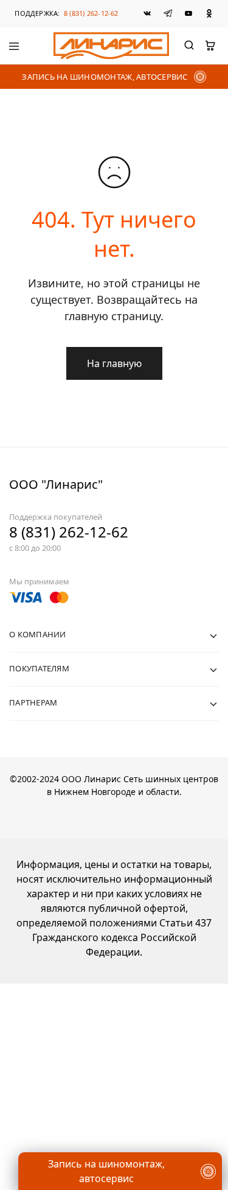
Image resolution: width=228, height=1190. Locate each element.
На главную (114, 363)
